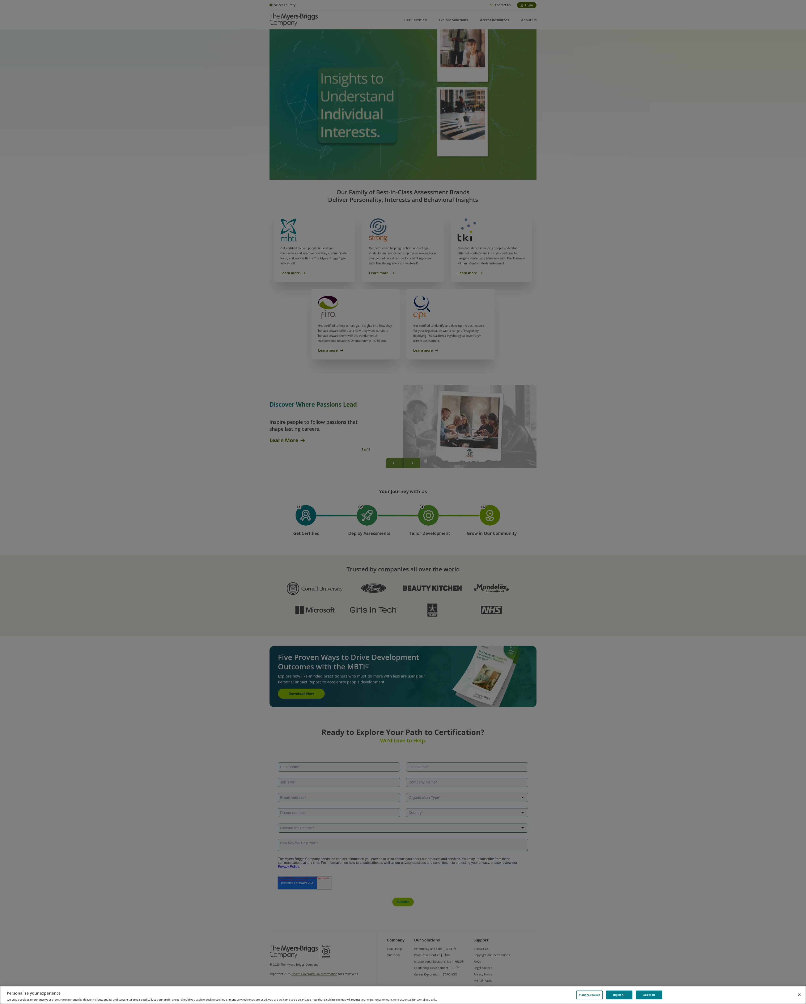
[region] (403, 995)
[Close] (799, 994)
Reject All (619, 994)
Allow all (649, 994)
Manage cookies (589, 994)
